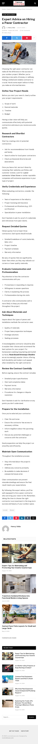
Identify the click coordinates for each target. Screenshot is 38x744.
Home (4, 9)
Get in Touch (14, 731)
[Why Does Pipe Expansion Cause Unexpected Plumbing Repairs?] (7, 691)
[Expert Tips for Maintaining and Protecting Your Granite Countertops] (19, 553)
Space (12, 510)
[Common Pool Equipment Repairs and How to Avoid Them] (7, 679)
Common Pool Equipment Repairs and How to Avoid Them (24, 678)
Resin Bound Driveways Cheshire (22, 355)
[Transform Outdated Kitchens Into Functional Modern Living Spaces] (19, 583)
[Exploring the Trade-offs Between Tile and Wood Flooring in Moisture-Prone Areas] (7, 703)
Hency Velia (11, 27)
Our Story (25, 731)
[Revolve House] (19, 3)
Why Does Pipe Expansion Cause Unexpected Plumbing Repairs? (25, 691)
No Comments (26, 30)
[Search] (35, 3)
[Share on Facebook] (7, 38)
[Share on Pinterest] (27, 38)
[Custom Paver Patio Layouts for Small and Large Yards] (19, 614)
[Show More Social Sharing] (34, 38)
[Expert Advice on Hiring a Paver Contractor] (19, 53)
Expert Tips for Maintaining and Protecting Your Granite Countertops (25, 655)
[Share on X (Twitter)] (17, 38)
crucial (5, 510)
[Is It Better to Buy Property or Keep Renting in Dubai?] (7, 668)
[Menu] (3, 3)
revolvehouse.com (7, 738)
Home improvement (9, 14)
